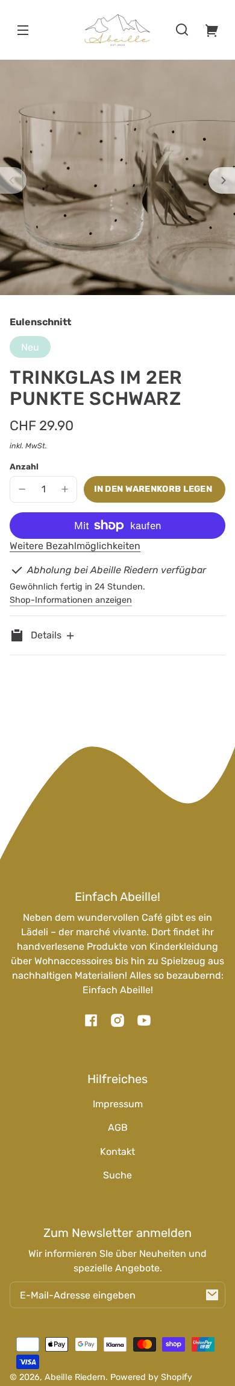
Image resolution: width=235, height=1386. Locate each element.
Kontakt (117, 1151)
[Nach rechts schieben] (221, 180)
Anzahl (24, 466)
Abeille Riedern (75, 1377)
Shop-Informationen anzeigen (71, 600)
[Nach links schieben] (13, 180)
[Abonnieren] (212, 1295)
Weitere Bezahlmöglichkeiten (75, 546)
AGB (118, 1127)
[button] (182, 29)
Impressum (118, 1104)
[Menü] (23, 29)
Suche (117, 1175)
